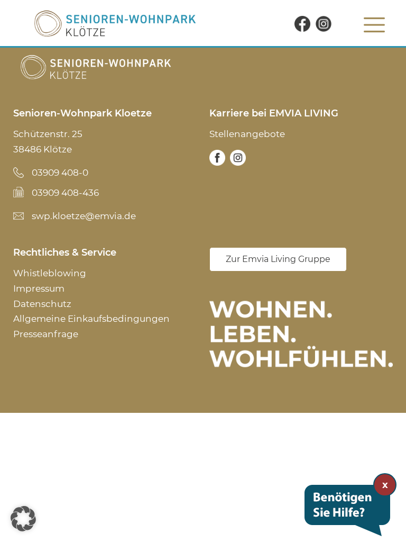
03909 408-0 (60, 172)
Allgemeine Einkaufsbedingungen (91, 318)
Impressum (38, 288)
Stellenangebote (247, 134)
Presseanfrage (45, 334)
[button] (23, 518)
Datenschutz (42, 304)
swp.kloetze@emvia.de (84, 216)
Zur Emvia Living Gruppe (278, 259)
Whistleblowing (49, 273)
